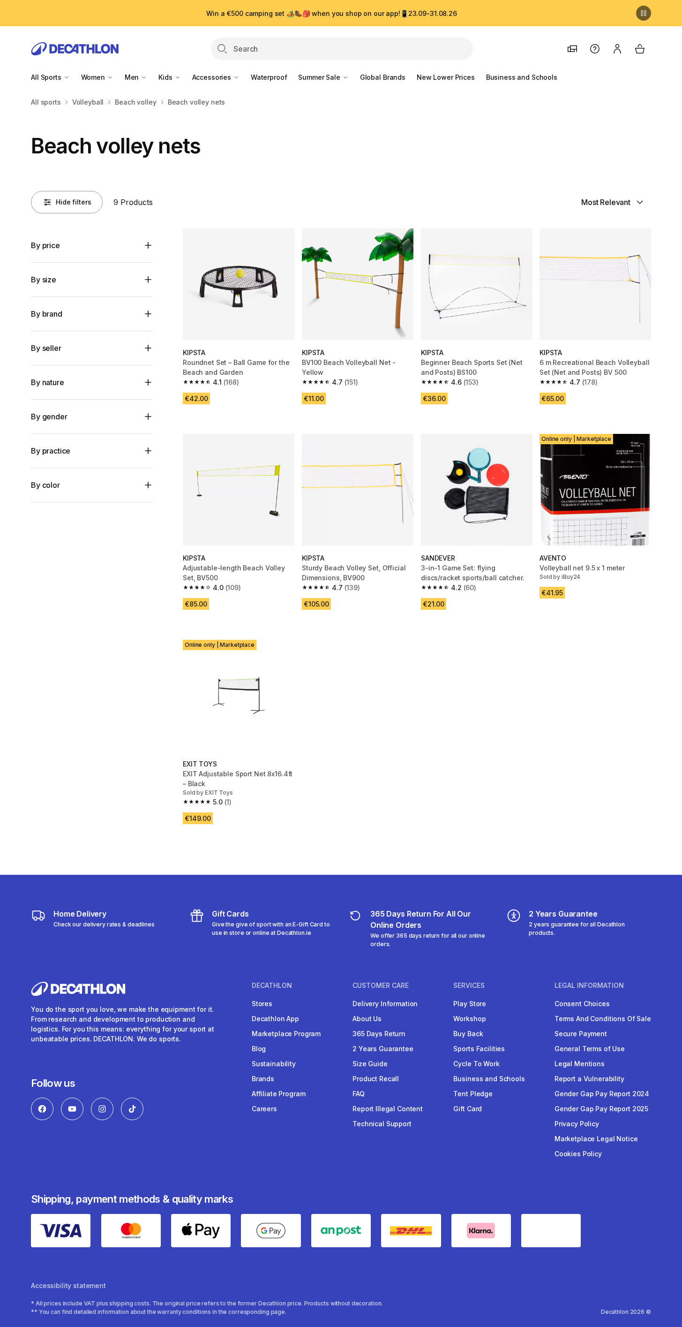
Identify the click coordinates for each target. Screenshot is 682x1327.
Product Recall (375, 1079)
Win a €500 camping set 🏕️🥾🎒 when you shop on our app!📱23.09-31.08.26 (331, 13)
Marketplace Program (286, 1034)
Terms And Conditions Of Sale (603, 1019)
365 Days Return (378, 1034)
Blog (259, 1049)
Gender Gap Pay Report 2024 (602, 1094)
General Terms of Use (590, 1049)
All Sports (47, 77)
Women (94, 77)
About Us (367, 1019)
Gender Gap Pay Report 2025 (601, 1109)
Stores (262, 1004)
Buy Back (468, 1034)
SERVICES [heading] (469, 985)
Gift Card (467, 1109)
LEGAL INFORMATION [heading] (589, 985)
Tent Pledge (472, 1094)
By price (45, 245)
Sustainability (274, 1064)
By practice (50, 450)
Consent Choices (582, 1004)
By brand (46, 313)
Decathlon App (275, 1019)
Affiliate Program (279, 1094)
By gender (49, 416)
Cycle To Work (476, 1064)
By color (45, 485)
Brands (263, 1079)
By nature (47, 382)
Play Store (469, 1004)
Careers (264, 1109)
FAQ (358, 1094)
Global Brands (382, 77)
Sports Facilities (479, 1049)
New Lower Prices (446, 77)
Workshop (469, 1019)
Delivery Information (385, 1004)
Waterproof (269, 77)
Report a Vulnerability (589, 1079)
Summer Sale (320, 77)
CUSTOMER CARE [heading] (380, 985)
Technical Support (382, 1124)
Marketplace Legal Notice (596, 1139)
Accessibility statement (68, 1285)
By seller (46, 348)
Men (133, 77)
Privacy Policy (577, 1124)
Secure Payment (581, 1034)
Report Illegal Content (387, 1109)
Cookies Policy (578, 1154)
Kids (166, 77)
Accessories (212, 77)
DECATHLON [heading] (272, 985)
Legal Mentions (580, 1064)
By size (43, 279)
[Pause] (643, 13)
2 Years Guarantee (382, 1049)
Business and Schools (521, 77)
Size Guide (370, 1064)
